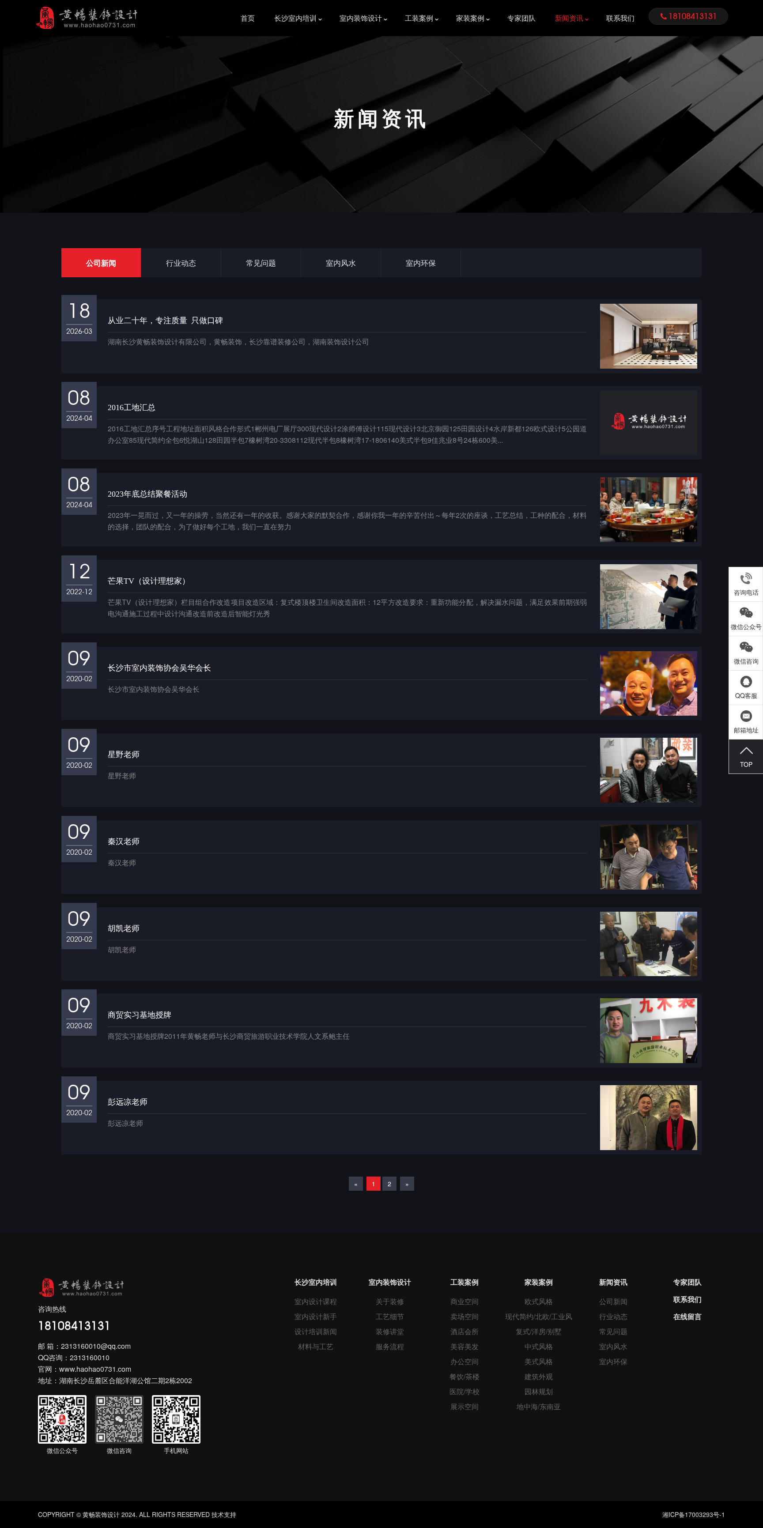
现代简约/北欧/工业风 (538, 1316)
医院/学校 (464, 1391)
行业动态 (181, 262)
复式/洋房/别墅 (539, 1331)
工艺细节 (390, 1316)
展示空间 (464, 1406)
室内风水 (341, 262)
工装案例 (419, 18)
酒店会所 (464, 1331)
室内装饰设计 (361, 18)
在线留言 (687, 1316)
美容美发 (464, 1346)
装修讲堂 (390, 1331)
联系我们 (620, 18)
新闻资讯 (569, 18)
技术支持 (224, 1514)
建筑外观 (539, 1376)
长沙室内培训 (295, 18)
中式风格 (539, 1346)
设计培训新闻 (316, 1331)
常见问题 (261, 262)
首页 (248, 18)
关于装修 (390, 1301)
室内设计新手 (316, 1316)
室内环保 (421, 262)
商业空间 (464, 1301)
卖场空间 (464, 1316)
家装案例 (470, 18)
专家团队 (521, 18)
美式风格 (539, 1361)
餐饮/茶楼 (464, 1376)
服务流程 (390, 1346)
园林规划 (539, 1391)
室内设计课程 (316, 1301)
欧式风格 (539, 1301)
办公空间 (464, 1361)
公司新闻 (101, 262)
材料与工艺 (315, 1346)
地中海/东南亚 (539, 1406)
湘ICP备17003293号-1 (693, 1514)
